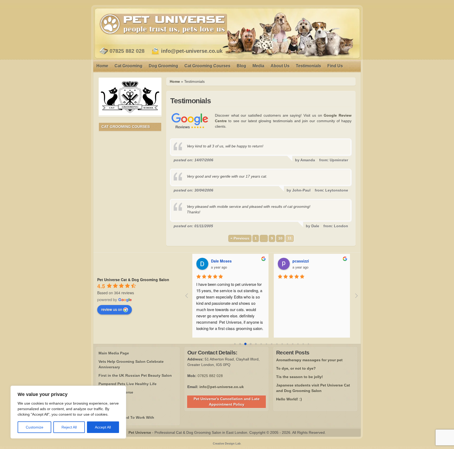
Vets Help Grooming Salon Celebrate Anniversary (131, 364)
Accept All (103, 427)
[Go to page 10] (287, 343)
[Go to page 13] (303, 343)
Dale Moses (221, 261)
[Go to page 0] (235, 344)
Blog (241, 66)
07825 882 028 (127, 51)
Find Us (335, 66)
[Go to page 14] (308, 343)
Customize (34, 427)
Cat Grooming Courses (207, 66)
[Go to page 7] (271, 343)
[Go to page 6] (266, 343)
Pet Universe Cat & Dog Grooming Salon (133, 279)
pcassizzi (300, 261)
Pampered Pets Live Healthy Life (128, 384)
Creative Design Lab (227, 443)
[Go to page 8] (276, 343)
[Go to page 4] (256, 344)
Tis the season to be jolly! (299, 377)
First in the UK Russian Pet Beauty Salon (135, 375)
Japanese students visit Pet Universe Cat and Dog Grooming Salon (313, 388)
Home (102, 66)
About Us (280, 66)
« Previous (239, 238)
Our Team (107, 401)
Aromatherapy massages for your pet (309, 360)
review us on (111, 309)
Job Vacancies (112, 409)
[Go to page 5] (261, 343)
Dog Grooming (163, 66)
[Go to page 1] (240, 344)
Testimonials (308, 66)
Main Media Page (114, 353)
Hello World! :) (289, 399)
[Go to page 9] (282, 343)
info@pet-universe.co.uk (192, 51)
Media (258, 66)
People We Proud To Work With (126, 417)
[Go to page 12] (297, 343)
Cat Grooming (128, 66)
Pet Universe (163, 23)
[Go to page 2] (245, 344)
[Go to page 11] (292, 343)
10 (280, 238)
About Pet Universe (116, 392)
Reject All (69, 427)
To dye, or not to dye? (296, 368)
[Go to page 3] (250, 344)
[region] (68, 412)
